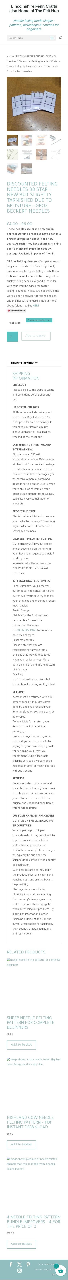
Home (10, 57)
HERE (36, 306)
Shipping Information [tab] (24, 363)
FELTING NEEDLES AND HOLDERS (33, 57)
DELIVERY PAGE (26, 630)
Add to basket (36, 336)
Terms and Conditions (49, 1264)
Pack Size (15, 323)
